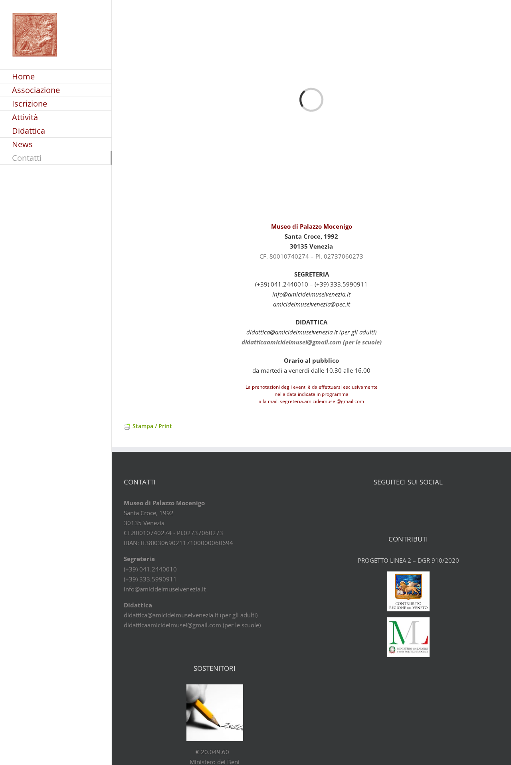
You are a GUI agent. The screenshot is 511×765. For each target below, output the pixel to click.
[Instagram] (429, 503)
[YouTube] (415, 503)
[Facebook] (387, 503)
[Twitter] (401, 503)
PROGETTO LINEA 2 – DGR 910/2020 (408, 560)
